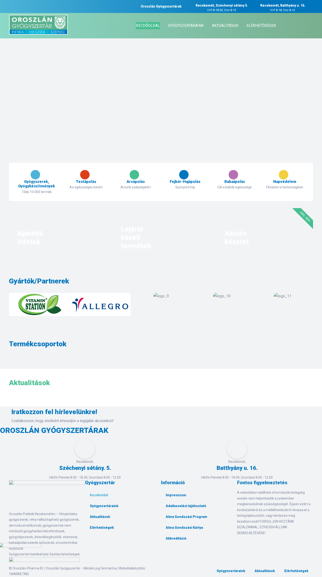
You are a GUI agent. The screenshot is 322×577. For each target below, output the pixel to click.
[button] (13, 305)
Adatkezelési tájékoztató (186, 506)
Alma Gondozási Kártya (184, 527)
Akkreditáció (176, 538)
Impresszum (176, 495)
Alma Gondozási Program (186, 517)
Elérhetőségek (102, 527)
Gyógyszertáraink (104, 506)
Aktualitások (100, 517)
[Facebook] (91, 543)
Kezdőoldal (99, 495)
